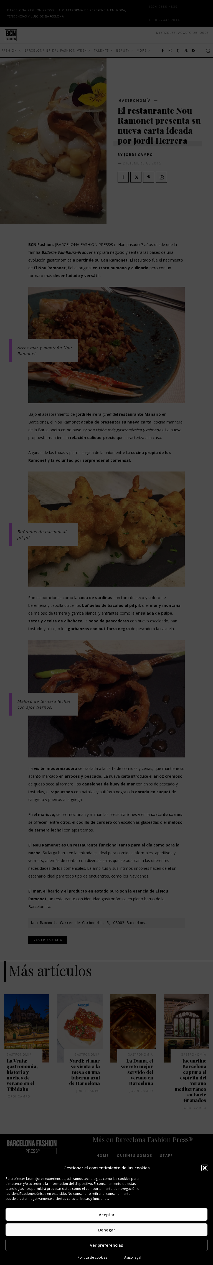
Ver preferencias (106, 1245)
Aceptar (107, 1214)
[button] (204, 1168)
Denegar (106, 1230)
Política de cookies (92, 1257)
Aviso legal (132, 1257)
